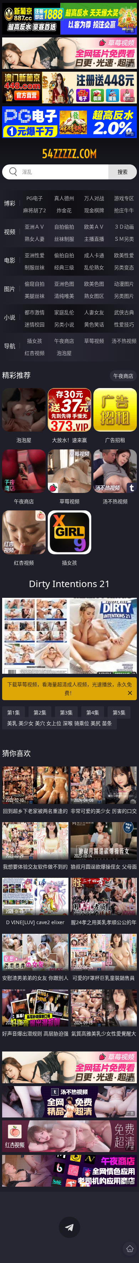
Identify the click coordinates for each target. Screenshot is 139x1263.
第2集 (40, 712)
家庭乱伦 (64, 312)
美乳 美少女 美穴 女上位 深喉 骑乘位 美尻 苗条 (59, 723)
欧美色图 (94, 283)
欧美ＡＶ (94, 226)
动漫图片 (124, 283)
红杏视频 (35, 353)
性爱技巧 (124, 324)
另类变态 (124, 267)
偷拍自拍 (64, 255)
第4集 (92, 712)
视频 (9, 232)
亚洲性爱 (35, 255)
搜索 (123, 171)
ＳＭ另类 (124, 238)
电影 (9, 260)
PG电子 (34, 198)
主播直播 (94, 238)
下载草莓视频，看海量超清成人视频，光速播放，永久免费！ (69, 688)
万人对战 (94, 198)
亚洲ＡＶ (35, 226)
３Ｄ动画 (124, 226)
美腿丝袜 (35, 295)
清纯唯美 (64, 295)
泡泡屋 (64, 353)
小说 (9, 317)
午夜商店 (64, 340)
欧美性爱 (124, 255)
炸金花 (64, 210)
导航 (9, 346)
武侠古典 (124, 312)
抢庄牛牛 (124, 210)
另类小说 (64, 324)
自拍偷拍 (64, 226)
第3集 (66, 712)
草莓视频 (94, 340)
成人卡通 (94, 255)
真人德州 (64, 198)
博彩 (9, 203)
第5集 (119, 712)
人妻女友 (94, 312)
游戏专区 (124, 198)
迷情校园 (35, 324)
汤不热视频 (124, 340)
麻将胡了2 (34, 210)
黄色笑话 (94, 324)
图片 (9, 289)
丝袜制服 (64, 238)
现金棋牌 (94, 210)
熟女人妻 (35, 238)
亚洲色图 (64, 283)
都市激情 (35, 312)
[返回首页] (130, 1249)
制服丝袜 (35, 267)
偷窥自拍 (35, 283)
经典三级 (64, 267)
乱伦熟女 (94, 267)
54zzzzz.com (69, 154)
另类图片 (124, 295)
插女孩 (34, 340)
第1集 (13, 712)
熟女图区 (94, 295)
